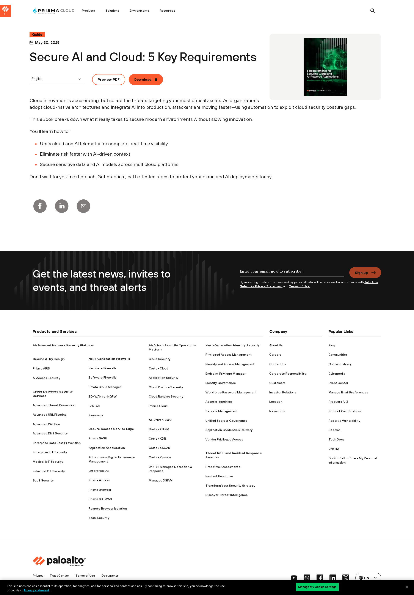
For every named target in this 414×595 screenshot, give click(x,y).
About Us (276, 345)
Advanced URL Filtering (49, 414)
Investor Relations (282, 392)
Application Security (163, 377)
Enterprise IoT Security (50, 452)
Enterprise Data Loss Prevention (57, 443)
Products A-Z (338, 401)
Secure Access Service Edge (111, 429)
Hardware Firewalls (102, 368)
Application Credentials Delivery (228, 430)
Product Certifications (345, 411)
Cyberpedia (337, 373)
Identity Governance (220, 383)
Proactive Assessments (222, 467)
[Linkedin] (62, 206)
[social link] (294, 577)
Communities (338, 354)
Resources (167, 10)
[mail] (83, 206)
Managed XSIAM (160, 480)
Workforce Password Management (231, 392)
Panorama (96, 415)
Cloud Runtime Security (166, 396)
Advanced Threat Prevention (54, 405)
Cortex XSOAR (159, 448)
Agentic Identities (218, 401)
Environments (139, 10)
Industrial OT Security (49, 471)
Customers (277, 383)
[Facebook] (40, 206)
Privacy (38, 575)
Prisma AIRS (41, 368)
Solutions (112, 10)
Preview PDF (109, 79)
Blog (332, 345)
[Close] (407, 587)
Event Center (338, 383)
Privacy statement (36, 590)
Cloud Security (159, 359)
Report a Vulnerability (344, 420)
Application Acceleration (107, 448)
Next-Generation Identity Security (232, 345)
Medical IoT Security (48, 461)
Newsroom (277, 411)
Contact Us (277, 364)
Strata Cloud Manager (105, 387)
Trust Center (59, 575)
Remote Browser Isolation (108, 508)
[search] (373, 11)
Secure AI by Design (49, 359)
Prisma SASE (98, 438)
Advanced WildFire (46, 424)
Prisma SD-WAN (100, 499)
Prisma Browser (100, 489)
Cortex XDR (157, 438)
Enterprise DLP (99, 470)
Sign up (361, 273)
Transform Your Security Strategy (230, 485)
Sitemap (335, 430)
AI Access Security (46, 378)
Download (143, 79)
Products (88, 10)
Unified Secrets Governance (226, 420)
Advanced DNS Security (50, 433)
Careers (275, 354)
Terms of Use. (299, 286)
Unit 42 (334, 448)
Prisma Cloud (158, 406)
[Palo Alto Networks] (53, 11)
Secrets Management (221, 411)
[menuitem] (55, 11)
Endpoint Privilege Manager (225, 373)
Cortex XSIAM (159, 429)
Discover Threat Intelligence (226, 495)
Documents (110, 575)
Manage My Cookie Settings (317, 587)
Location (275, 401)
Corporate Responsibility (287, 373)
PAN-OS (94, 405)
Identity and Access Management (230, 364)
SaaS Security (43, 480)
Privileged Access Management (228, 354)
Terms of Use (85, 575)
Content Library (340, 364)
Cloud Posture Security (166, 387)
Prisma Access (99, 480)
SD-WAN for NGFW (103, 396)
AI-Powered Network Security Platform (63, 345)
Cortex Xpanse (160, 457)
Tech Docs (337, 439)
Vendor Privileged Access (224, 439)
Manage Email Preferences (348, 392)
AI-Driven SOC (160, 419)
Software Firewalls (102, 377)
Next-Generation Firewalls (109, 358)
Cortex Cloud (158, 368)
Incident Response (219, 476)
